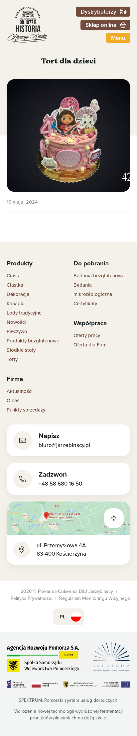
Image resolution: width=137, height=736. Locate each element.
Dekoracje (18, 294)
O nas (13, 400)
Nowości (16, 322)
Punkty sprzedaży (26, 409)
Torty (12, 359)
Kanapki (16, 303)
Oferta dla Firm (89, 344)
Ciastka (15, 284)
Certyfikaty (85, 303)
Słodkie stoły (21, 349)
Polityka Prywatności (31, 598)
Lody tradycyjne (24, 312)
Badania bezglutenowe (98, 275)
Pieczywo (17, 331)
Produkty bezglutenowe (33, 340)
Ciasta (14, 275)
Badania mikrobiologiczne (92, 289)
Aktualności (20, 391)
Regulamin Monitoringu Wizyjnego (94, 598)
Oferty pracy (86, 335)
